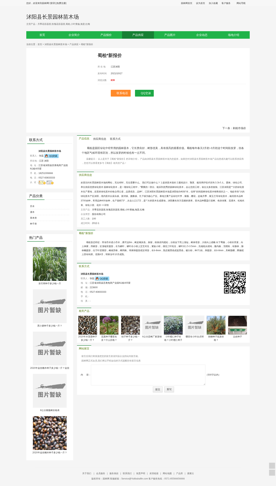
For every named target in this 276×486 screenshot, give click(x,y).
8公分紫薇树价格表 (50, 410)
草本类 (33, 218)
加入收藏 (213, 3)
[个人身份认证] (50, 182)
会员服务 (100, 473)
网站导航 (241, 3)
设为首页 (200, 3)
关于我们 (87, 473)
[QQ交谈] (51, 155)
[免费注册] (61, 3)
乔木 (32, 206)
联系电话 (122, 93)
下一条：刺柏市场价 (234, 128)
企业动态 (201, 34)
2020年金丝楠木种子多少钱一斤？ (49, 452)
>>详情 (105, 205)
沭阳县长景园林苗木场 (52, 17)
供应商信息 (99, 139)
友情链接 (153, 473)
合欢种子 (237, 336)
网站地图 (167, 473)
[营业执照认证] (42, 182)
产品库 (179, 473)
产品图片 (170, 34)
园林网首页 (186, 3)
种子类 (33, 223)
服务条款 (113, 473)
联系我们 (127, 473)
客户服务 (226, 3)
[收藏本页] (272, 466)
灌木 (32, 212)
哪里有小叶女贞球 (195, 336)
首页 (42, 34)
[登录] (53, 3)
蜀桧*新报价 (86, 233)
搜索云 (190, 473)
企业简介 (74, 34)
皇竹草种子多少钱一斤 (49, 283)
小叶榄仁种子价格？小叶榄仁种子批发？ (173, 340)
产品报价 (106, 34)
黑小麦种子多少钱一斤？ (49, 325)
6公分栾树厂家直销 (152, 336)
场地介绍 (233, 34)
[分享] (272, 473)
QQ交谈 (146, 93)
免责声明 (140, 473)
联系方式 (115, 139)
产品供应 (138, 34)
